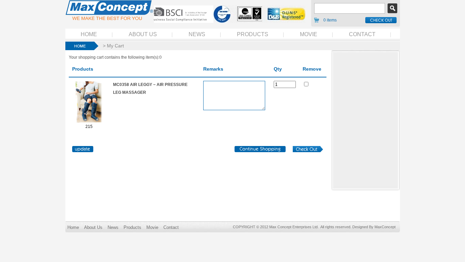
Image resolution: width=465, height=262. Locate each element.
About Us (93, 227)
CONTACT (362, 34)
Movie (152, 227)
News (113, 227)
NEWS (197, 34)
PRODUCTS (252, 34)
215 (89, 126)
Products (132, 227)
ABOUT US (143, 34)
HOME (89, 34)
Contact (171, 227)
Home (73, 227)
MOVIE (308, 34)
